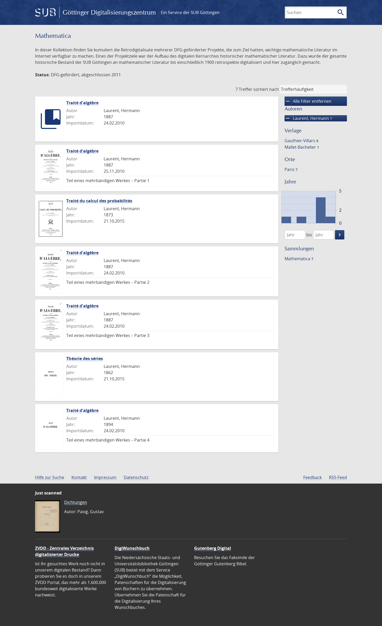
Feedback (312, 477)
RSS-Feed (338, 477)
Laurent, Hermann (308, 118)
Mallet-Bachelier (302, 147)
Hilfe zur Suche (49, 477)
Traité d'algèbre (82, 103)
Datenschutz (136, 477)
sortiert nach (266, 89)
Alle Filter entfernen (308, 101)
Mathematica (299, 259)
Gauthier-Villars (301, 140)
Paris (291, 169)
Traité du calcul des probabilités (99, 201)
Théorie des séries (84, 358)
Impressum (105, 477)
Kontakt (79, 477)
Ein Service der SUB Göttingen (190, 12)
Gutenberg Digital (212, 548)
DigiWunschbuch (132, 548)
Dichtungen (75, 502)
